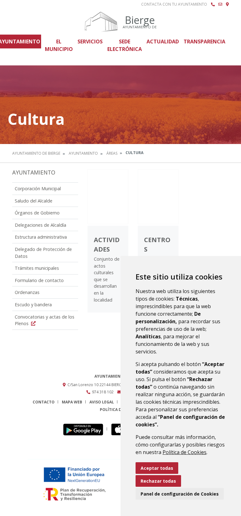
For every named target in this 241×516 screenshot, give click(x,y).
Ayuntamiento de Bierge (36, 153)
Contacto (44, 402)
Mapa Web (72, 402)
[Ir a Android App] (85, 429)
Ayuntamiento (83, 153)
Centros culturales (157, 254)
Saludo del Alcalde (33, 201)
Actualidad (163, 41)
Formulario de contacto (39, 280)
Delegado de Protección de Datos (43, 252)
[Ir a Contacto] (220, 4)
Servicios (90, 41)
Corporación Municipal (38, 188)
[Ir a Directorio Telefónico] (213, 4)
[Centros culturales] (158, 196)
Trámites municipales (37, 268)
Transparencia (204, 41)
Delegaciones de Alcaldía (40, 225)
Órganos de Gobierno (37, 213)
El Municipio (59, 45)
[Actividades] (108, 196)
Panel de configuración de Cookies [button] (180, 494)
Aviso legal (101, 402)
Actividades (107, 244)
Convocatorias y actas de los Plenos (44, 320)
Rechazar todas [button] (158, 481)
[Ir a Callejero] (227, 4)
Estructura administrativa (41, 237)
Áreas (111, 153)
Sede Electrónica (124, 45)
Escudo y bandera (33, 305)
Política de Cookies (184, 452)
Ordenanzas (27, 292)
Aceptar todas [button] (157, 468)
